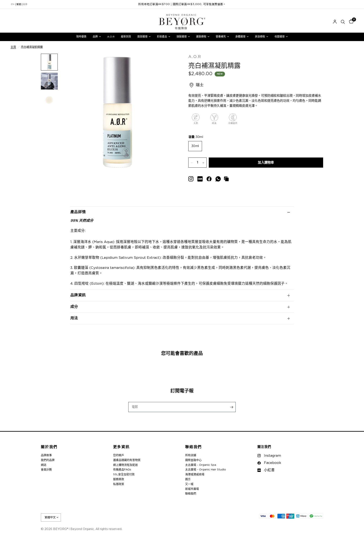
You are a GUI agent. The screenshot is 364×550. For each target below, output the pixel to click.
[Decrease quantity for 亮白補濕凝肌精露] (192, 163)
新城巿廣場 (192, 489)
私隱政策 (118, 484)
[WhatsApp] (218, 179)
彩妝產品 (162, 36)
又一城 (189, 484)
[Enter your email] (231, 407)
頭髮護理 (182, 36)
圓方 (188, 479)
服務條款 (118, 479)
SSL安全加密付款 (124, 474)
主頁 (13, 47)
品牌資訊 (78, 295)
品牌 (95, 36)
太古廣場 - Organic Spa (200, 465)
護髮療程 (201, 36)
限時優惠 (81, 36)
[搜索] (343, 22)
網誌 (43, 465)
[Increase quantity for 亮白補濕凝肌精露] (203, 163)
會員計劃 (46, 469)
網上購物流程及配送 (125, 465)
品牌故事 (46, 455)
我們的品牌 (48, 460)
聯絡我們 (193, 447)
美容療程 (260, 36)
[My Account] (335, 22)
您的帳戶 (118, 455)
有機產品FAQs (122, 469)
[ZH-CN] (25, 4)
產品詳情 (78, 212)
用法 (74, 318)
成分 (74, 307)
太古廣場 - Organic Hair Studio (205, 469)
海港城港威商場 (194, 474)
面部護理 (142, 36)
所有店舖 (190, 455)
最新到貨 (126, 36)
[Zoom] (167, 63)
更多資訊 (121, 447)
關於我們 (49, 447)
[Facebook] (209, 179)
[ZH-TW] (18, 4)
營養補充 (221, 36)
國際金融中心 (193, 460)
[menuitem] (81, 37)
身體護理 (240, 36)
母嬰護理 (279, 36)
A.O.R (111, 36)
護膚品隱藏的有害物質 (127, 460)
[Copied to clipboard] (226, 179)
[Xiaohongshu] (191, 179)
